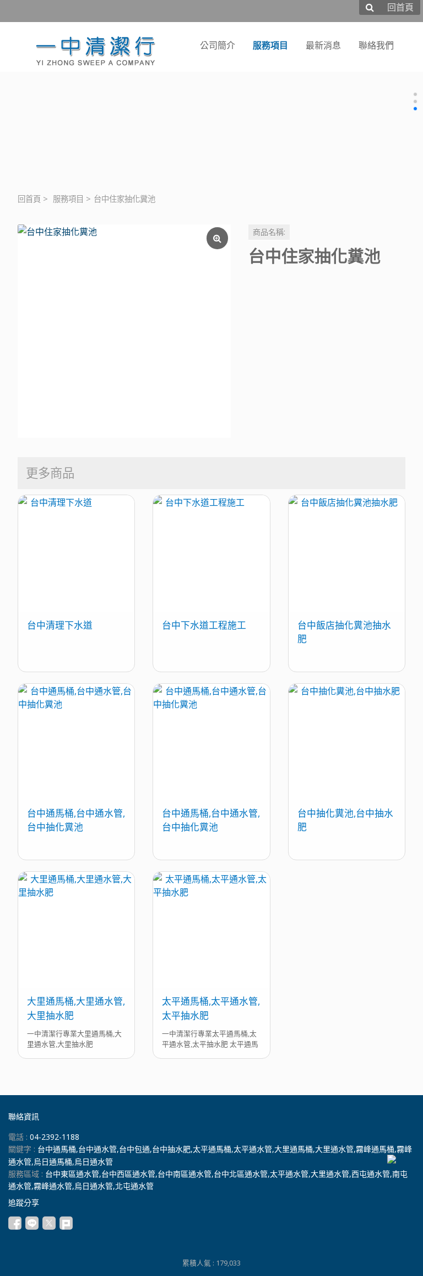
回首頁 (29, 199)
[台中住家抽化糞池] (124, 331)
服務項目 (68, 199)
